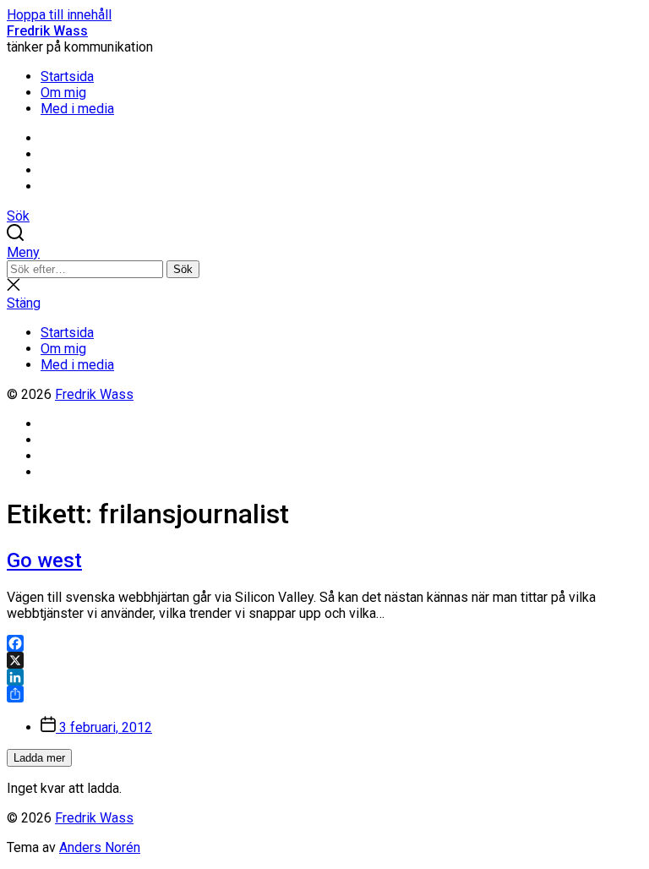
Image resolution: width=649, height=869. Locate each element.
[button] (324, 252)
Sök (183, 269)
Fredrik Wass (47, 31)
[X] (324, 660)
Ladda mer (39, 757)
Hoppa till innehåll (59, 15)
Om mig (63, 93)
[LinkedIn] (324, 677)
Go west (44, 560)
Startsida (67, 76)
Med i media (77, 109)
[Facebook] (324, 643)
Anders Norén (99, 847)
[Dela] (324, 694)
